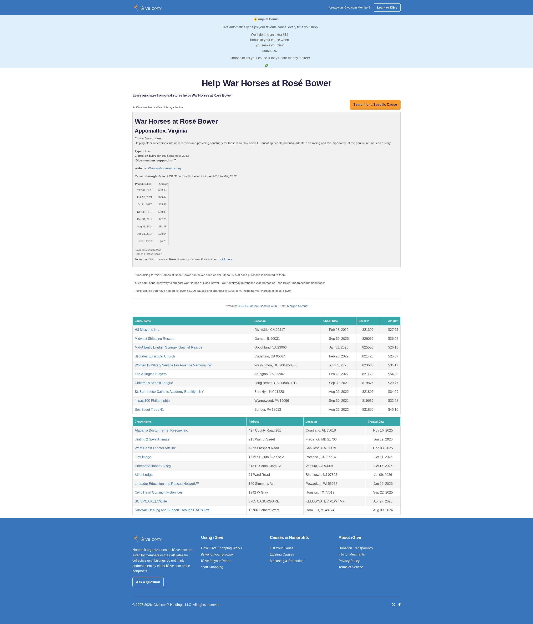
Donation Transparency (356, 548)
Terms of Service (351, 567)
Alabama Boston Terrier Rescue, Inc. (162, 430)
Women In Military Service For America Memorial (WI (173, 365)
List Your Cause (281, 548)
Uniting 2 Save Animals (152, 439)
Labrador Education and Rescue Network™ (167, 483)
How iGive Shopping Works (221, 548)
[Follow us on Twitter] (393, 605)
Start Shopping (212, 567)
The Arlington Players (151, 374)
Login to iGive (387, 7)
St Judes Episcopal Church (155, 356)
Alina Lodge (144, 474)
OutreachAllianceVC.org (153, 466)
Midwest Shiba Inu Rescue (154, 338)
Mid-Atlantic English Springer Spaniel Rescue (168, 347)
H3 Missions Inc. (147, 329)
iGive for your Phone (216, 561)
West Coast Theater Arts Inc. (156, 448)
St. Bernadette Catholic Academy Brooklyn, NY (169, 391)
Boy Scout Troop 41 (149, 409)
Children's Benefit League (154, 383)
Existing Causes (282, 554)
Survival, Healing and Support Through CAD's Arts (172, 510)
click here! (226, 259)
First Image (143, 457)
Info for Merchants (352, 554)
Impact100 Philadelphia (152, 400)
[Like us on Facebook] (400, 605)
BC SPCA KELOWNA (151, 501)
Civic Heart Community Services (159, 492)
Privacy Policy (349, 561)
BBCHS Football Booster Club (257, 306)
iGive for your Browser (217, 554)
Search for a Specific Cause (375, 104)
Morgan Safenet (297, 306)
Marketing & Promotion (287, 561)
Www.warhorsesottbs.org (164, 168)
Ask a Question (148, 582)
